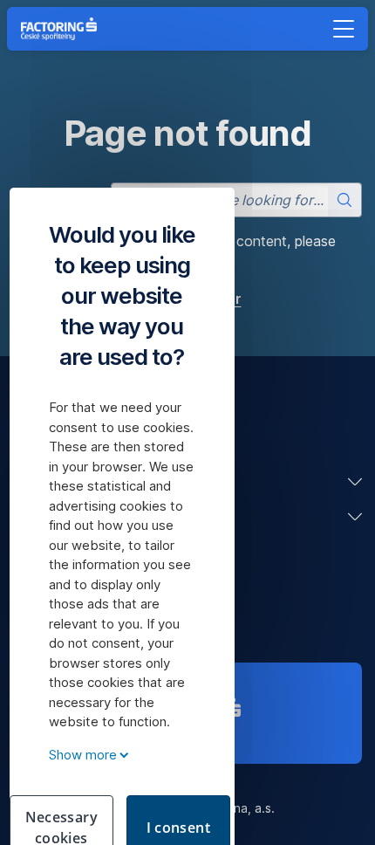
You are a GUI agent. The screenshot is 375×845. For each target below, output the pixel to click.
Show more (83, 754)
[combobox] (236, 199)
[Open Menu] (343, 28)
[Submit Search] (344, 199)
